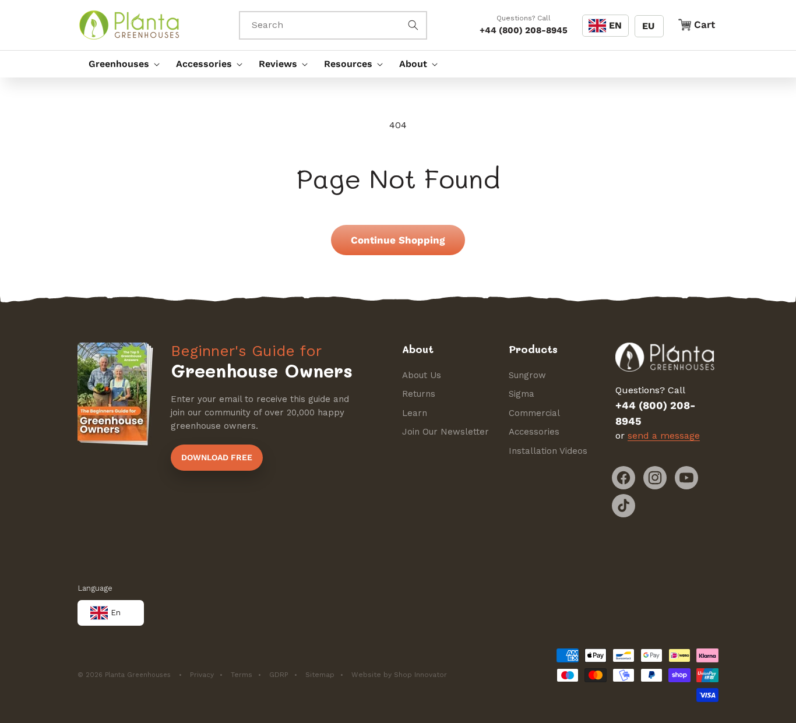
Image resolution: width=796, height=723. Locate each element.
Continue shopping (398, 240)
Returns (418, 394)
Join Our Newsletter (445, 431)
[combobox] (333, 25)
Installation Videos (548, 451)
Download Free (216, 457)
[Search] (413, 25)
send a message (664, 435)
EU (648, 25)
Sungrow (527, 375)
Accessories (534, 431)
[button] (121, 64)
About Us (421, 375)
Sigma (521, 394)
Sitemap (319, 675)
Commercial (534, 413)
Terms (241, 675)
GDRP (278, 675)
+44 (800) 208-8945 (524, 30)
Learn (414, 413)
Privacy (202, 675)
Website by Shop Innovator (399, 675)
